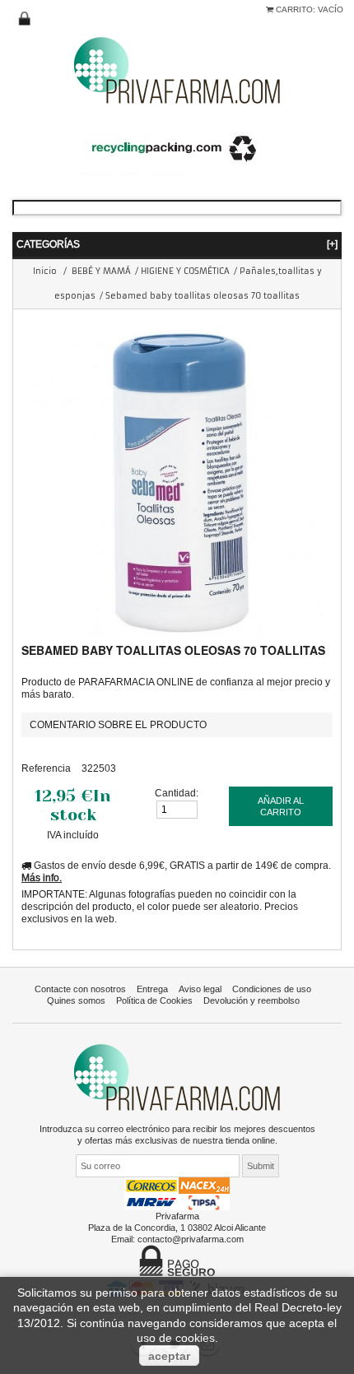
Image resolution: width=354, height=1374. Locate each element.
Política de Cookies (154, 1000)
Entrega (152, 989)
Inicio (45, 271)
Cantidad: (176, 793)
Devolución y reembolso (251, 1000)
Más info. (41, 877)
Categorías (177, 244)
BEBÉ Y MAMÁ (101, 271)
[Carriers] (177, 1193)
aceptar (169, 1355)
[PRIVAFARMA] (177, 69)
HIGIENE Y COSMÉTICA (185, 271)
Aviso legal (200, 989)
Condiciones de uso (271, 989)
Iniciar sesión (24, 19)
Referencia (46, 768)
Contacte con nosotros (80, 989)
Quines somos (76, 1000)
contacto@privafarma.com (190, 1239)
